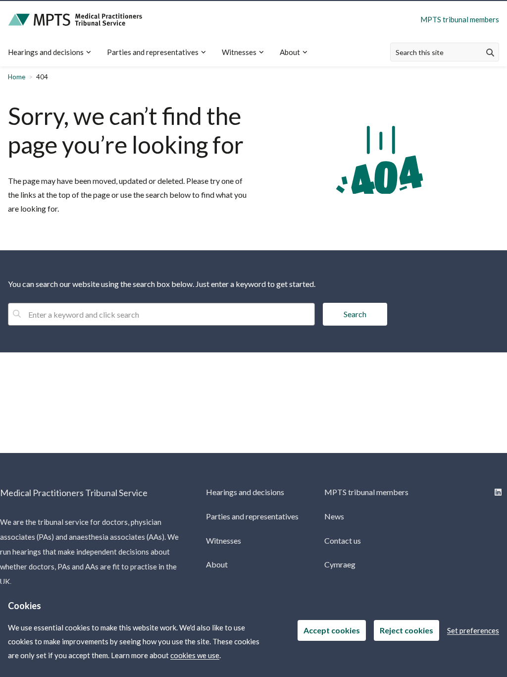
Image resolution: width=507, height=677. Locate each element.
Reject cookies (406, 630)
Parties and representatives (153, 52)
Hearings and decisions (46, 52)
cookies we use (194, 655)
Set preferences (473, 630)
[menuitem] (53, 52)
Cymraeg (339, 564)
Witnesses (239, 52)
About (290, 52)
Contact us (342, 540)
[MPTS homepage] (75, 19)
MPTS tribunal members (459, 19)
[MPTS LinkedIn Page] (497, 492)
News (334, 516)
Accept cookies (332, 630)
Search (355, 314)
